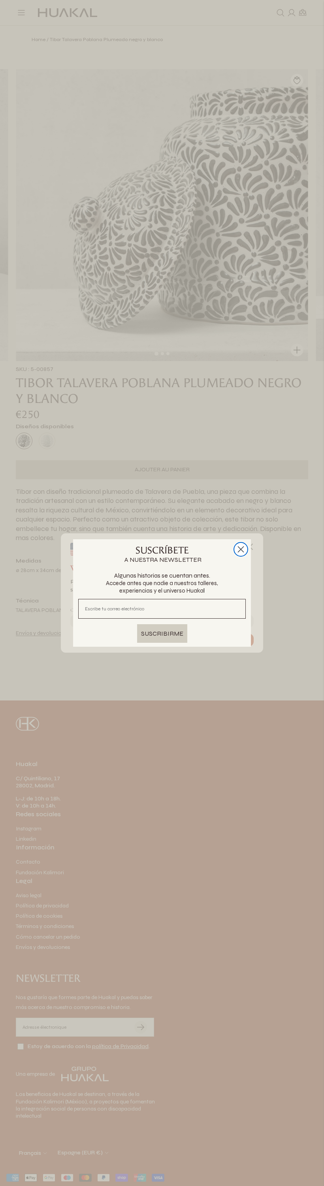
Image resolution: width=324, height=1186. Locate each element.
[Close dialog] (241, 549)
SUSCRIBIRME (162, 633)
